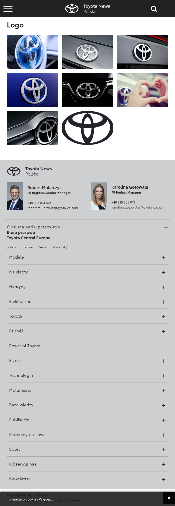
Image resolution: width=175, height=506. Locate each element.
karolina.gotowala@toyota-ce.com (137, 207)
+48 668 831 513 (39, 202)
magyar (27, 247)
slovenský (59, 247)
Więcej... (45, 498)
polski (11, 247)
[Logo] (32, 51)
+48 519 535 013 (123, 202)
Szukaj (8, 36)
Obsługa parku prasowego (33, 227)
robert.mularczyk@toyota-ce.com (52, 207)
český (43, 247)
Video (7, 24)
